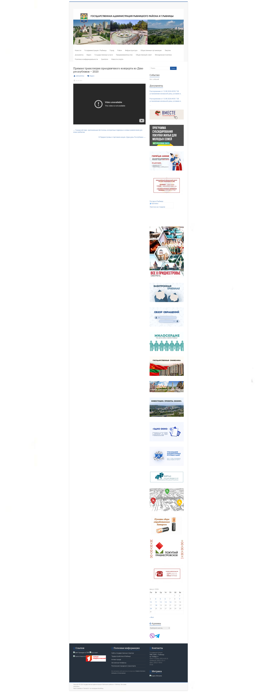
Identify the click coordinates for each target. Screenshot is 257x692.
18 (156, 605)
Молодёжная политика (163, 55)
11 (156, 602)
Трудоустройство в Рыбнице (121, 656)
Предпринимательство (124, 55)
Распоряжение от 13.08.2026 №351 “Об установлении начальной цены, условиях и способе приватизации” (165, 100)
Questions (104, 59)
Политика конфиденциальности (86, 59)
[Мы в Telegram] (157, 638)
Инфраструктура (131, 50)
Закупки (168, 50)
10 (151, 602)
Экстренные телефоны (118, 663)
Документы (79, 55)
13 (166, 602)
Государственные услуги (103, 55)
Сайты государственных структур (122, 653)
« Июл (152, 617)
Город (112, 50)
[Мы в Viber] (152, 638)
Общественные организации (151, 50)
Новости (78, 50)
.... (150, 105)
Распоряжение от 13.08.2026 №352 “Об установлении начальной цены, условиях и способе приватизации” (165, 92)
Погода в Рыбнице (156, 201)
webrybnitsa (80, 76)
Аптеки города (116, 659)
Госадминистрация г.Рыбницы (95, 50)
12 (161, 602)
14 (170, 602)
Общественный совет (144, 55)
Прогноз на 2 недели (157, 207)
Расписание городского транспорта (123, 666)
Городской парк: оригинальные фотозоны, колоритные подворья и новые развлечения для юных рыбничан (107, 131)
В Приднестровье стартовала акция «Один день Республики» (122, 137)
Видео (89, 55)
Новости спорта (117, 59)
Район (119, 50)
